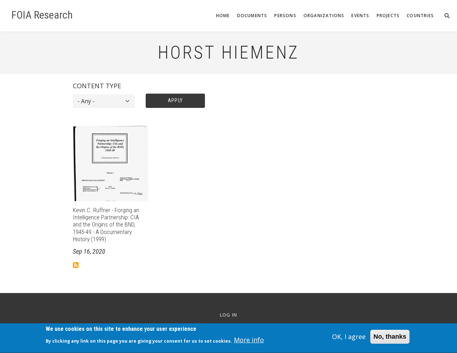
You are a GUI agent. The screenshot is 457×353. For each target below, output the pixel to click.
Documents (252, 16)
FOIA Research (42, 15)
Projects (388, 16)
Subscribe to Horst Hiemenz (76, 265)
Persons (285, 16)
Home (223, 16)
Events (360, 16)
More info (249, 340)
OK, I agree (349, 336)
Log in (228, 315)
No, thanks (389, 336)
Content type (97, 85)
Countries (420, 16)
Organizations (324, 16)
